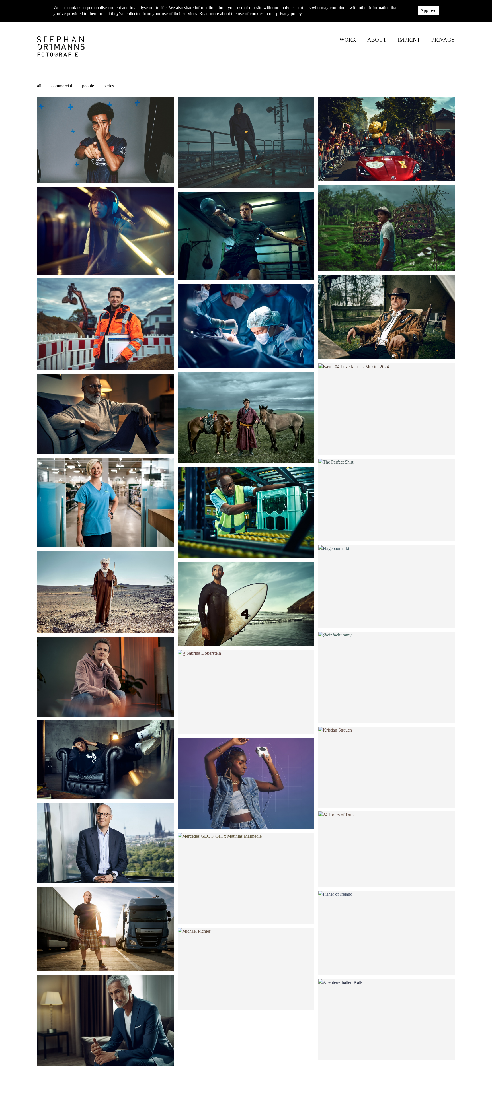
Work (347, 40)
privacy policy (289, 13)
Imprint (409, 40)
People (88, 85)
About (376, 40)
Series (109, 85)
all (39, 85)
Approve (428, 10)
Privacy (443, 40)
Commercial (61, 85)
